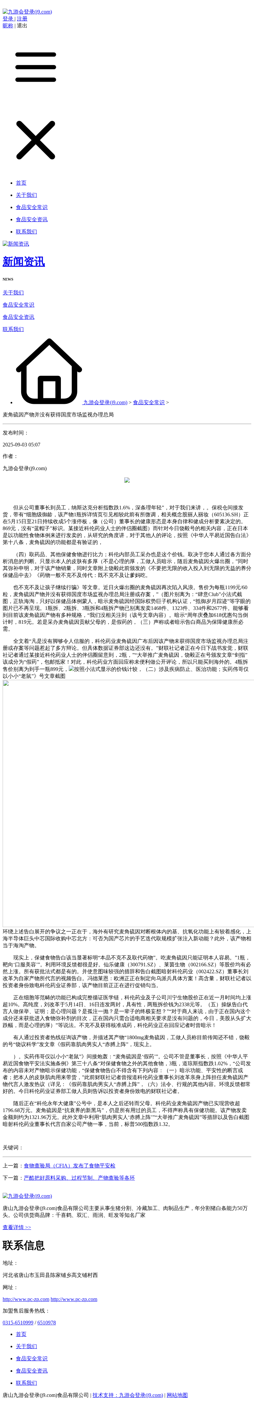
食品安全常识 (18, 305)
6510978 (46, 1322)
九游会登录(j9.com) (105, 402)
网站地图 (177, 1395)
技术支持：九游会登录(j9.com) (128, 1395)
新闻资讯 (24, 261)
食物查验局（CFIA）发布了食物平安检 (69, 1165)
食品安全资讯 (18, 317)
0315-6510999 (18, 1322)
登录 (9, 18)
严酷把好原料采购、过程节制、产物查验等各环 (79, 1178)
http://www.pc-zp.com (26, 1299)
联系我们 (13, 329)
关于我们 (13, 292)
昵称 (8, 25)
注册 (22, 18)
